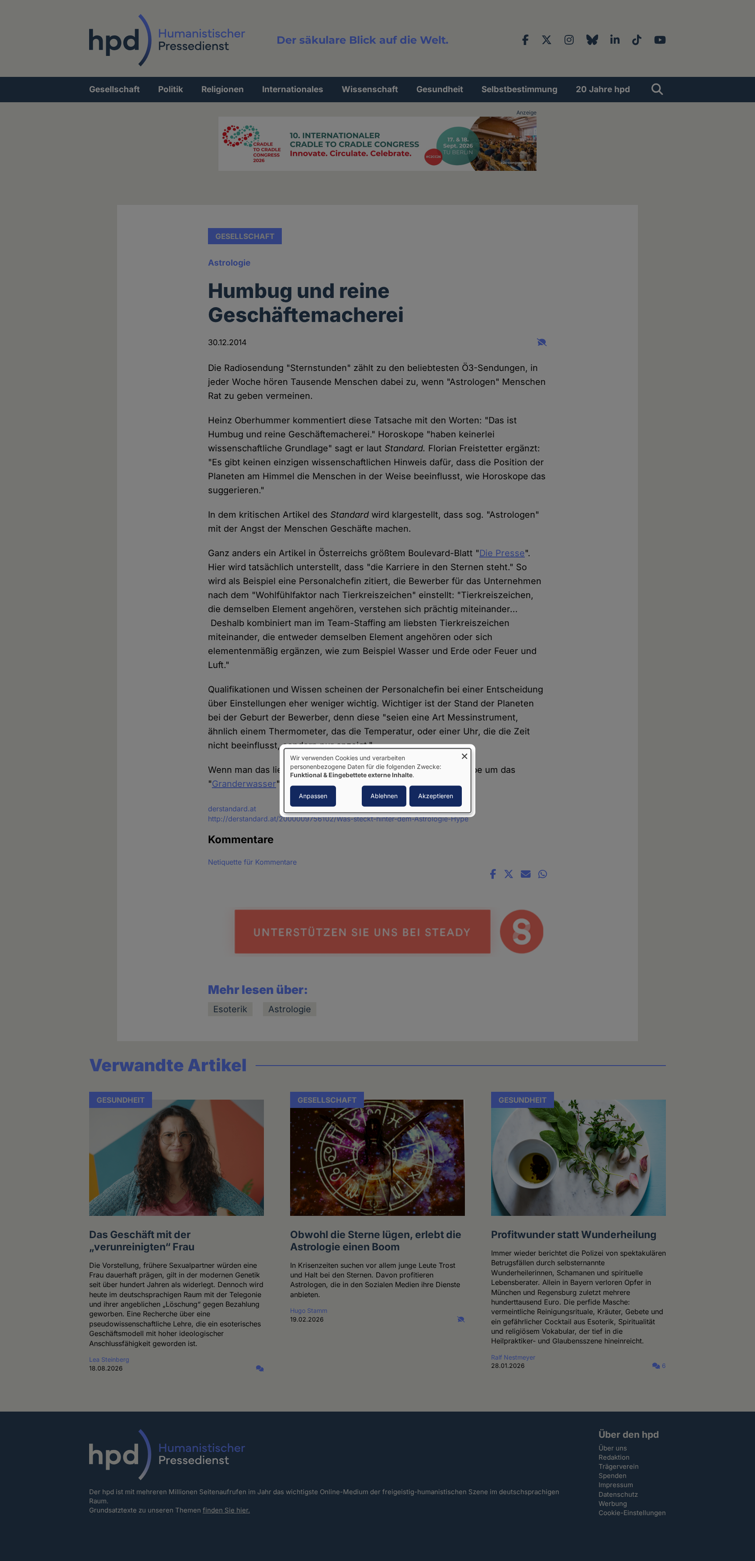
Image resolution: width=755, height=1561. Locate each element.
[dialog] (377, 780)
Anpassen (313, 796)
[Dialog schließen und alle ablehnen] (464, 753)
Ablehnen (384, 796)
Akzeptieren (435, 796)
